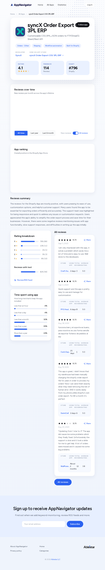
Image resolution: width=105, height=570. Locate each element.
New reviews (66, 133)
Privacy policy (16, 551)
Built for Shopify (73, 46)
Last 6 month (48, 133)
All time (21, 133)
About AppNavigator (19, 546)
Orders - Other (23, 46)
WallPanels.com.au (68, 466)
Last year (34, 133)
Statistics (62, 5)
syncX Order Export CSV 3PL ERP (45, 55)
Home (40, 5)
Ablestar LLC (55, 559)
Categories (44, 551)
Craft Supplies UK (68, 271)
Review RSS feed (24, 280)
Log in (89, 5)
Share (88, 240)
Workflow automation (53, 46)
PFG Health (65, 309)
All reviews (83, 133)
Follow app (82, 25)
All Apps (50, 5)
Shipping (37, 46)
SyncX (18, 55)
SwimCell (65, 413)
